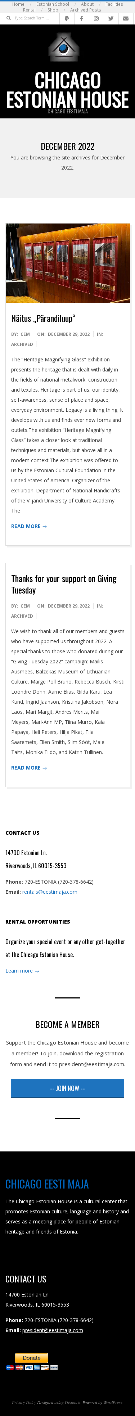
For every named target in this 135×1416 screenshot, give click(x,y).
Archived (22, 344)
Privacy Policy (24, 1402)
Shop (53, 10)
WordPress (112, 1402)
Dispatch (72, 1402)
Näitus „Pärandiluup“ (43, 317)
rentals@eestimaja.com (49, 891)
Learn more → (22, 970)
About (87, 4)
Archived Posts (85, 10)
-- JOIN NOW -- (67, 1088)
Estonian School (52, 4)
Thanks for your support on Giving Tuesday (63, 584)
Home (18, 4)
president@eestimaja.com (52, 1330)
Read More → (29, 526)
